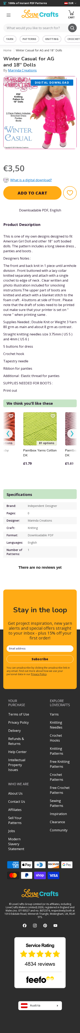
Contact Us (16, 801)
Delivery (14, 730)
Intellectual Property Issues (16, 765)
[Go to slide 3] (40, 154)
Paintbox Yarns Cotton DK (40, 453)
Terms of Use (18, 714)
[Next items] (72, 434)
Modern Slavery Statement (16, 844)
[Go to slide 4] (46, 154)
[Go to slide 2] (34, 154)
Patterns (29, 39)
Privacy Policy (39, 674)
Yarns (54, 714)
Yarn (10, 39)
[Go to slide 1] (28, 154)
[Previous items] (8, 434)
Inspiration (58, 814)
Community (58, 830)
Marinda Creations (22, 70)
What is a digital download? (31, 180)
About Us (15, 793)
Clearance (57, 822)
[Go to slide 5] (51, 154)
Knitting (51, 39)
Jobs (11, 831)
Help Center (17, 752)
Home (7, 50)
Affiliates (15, 809)
